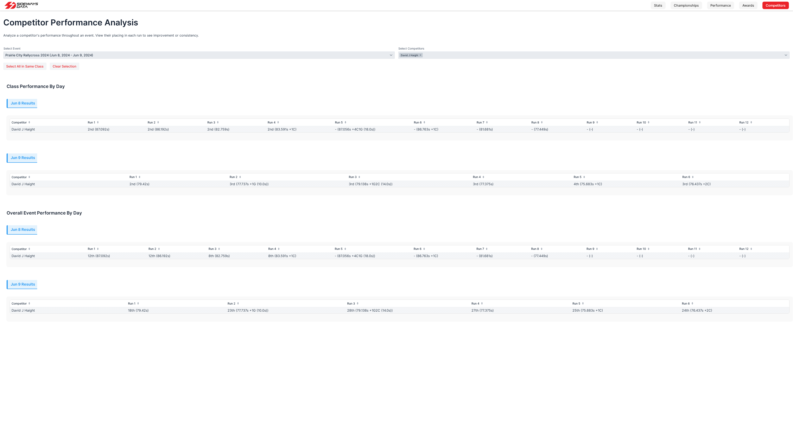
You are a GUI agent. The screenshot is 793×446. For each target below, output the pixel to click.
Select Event (12, 48)
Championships (686, 5)
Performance (720, 5)
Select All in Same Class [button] (25, 66)
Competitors (776, 5)
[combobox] (197, 55)
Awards (748, 5)
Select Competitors (411, 48)
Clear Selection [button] (64, 66)
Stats (658, 5)
